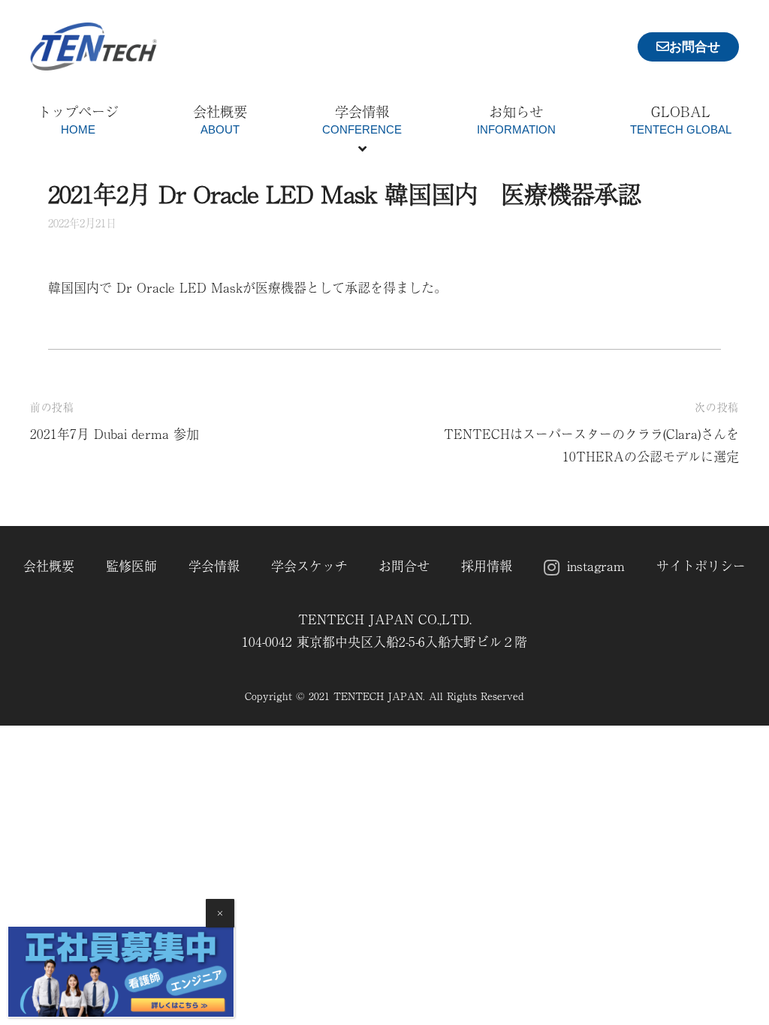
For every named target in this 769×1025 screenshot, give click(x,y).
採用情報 (486, 565)
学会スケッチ (309, 565)
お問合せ (404, 565)
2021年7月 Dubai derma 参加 (114, 433)
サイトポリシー (701, 565)
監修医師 (131, 565)
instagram (596, 565)
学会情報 (214, 565)
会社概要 (48, 565)
